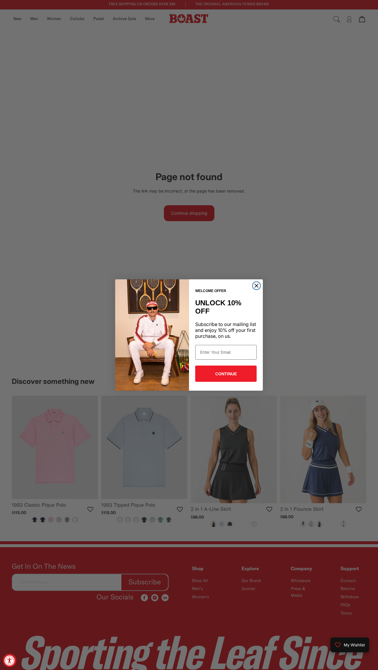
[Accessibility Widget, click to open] (9, 660)
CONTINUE (226, 373)
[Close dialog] (256, 286)
